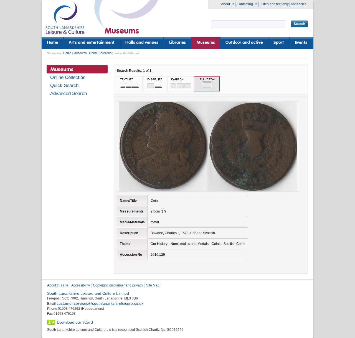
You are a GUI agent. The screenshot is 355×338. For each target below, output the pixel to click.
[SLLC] (65, 20)
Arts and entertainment (92, 42)
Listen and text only (274, 4)
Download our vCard (75, 322)
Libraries (177, 42)
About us (227, 4)
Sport (278, 42)
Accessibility (80, 285)
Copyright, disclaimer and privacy (118, 285)
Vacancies (298, 4)
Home (52, 42)
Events (301, 42)
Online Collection (100, 53)
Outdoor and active (244, 42)
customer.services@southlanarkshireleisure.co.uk (100, 303)
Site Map (152, 285)
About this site (57, 285)
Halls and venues (141, 42)
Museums (206, 42)
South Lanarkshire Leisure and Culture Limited (88, 293)
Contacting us (247, 4)
